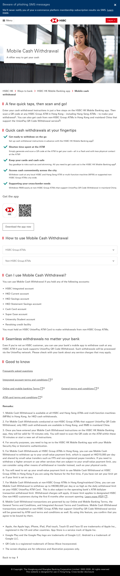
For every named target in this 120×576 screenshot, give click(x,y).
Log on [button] (112, 20)
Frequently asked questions (18, 371)
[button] (18, 227)
